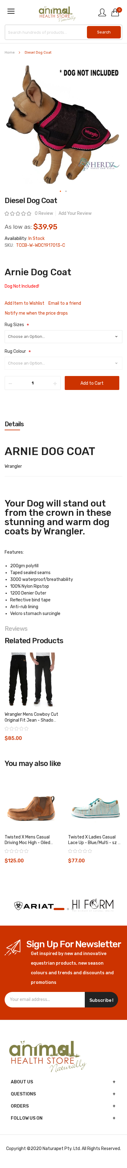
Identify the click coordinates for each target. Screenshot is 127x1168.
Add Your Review (75, 213)
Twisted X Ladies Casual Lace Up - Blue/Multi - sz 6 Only (94, 842)
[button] (60, 191)
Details (14, 424)
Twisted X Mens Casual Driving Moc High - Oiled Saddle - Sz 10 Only (27, 842)
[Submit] (104, 32)
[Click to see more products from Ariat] (34, 906)
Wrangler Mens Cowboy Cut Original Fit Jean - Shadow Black (31, 720)
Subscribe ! (101, 1000)
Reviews (16, 628)
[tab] (63, 424)
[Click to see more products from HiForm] (92, 906)
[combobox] (63, 32)
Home (10, 53)
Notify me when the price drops (36, 313)
